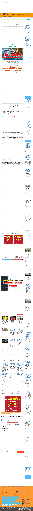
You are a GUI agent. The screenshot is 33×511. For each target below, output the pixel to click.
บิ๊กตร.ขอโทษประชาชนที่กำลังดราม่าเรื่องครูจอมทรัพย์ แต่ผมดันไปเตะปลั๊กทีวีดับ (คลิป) (13, 358)
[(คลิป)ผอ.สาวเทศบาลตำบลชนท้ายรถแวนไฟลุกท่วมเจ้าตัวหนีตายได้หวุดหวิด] (28, 313)
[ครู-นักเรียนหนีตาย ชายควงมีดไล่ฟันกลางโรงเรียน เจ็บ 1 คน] (28, 430)
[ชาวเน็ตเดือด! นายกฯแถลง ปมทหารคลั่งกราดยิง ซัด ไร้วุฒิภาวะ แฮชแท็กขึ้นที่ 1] (20, 375)
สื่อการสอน (24, 14)
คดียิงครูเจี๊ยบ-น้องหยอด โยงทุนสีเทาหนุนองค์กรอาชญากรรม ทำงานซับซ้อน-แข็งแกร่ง (28, 461)
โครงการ (28, 109)
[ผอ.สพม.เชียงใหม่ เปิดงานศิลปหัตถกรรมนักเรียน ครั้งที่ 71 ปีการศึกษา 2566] (28, 301)
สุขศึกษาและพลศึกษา (12, 502)
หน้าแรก (4, 14)
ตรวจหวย (10, 504)
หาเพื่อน (19, 503)
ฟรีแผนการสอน (19, 14)
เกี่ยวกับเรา (16, 504)
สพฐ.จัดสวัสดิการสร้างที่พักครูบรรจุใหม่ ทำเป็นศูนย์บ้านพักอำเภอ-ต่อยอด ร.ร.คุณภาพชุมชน (28, 254)
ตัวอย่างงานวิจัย (11, 412)
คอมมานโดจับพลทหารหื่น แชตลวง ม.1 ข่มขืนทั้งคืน (28, 327)
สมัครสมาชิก (4, 488)
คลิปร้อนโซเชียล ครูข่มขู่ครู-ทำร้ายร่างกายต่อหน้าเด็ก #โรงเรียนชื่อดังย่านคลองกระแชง (5, 369)
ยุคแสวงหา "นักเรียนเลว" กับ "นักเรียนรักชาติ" (20, 343)
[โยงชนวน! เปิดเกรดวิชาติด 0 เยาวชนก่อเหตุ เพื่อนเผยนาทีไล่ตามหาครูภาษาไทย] (28, 158)
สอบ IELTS (26, 469)
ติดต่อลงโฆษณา (10, 505)
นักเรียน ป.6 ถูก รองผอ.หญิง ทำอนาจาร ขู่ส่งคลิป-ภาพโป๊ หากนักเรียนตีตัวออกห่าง (28, 355)
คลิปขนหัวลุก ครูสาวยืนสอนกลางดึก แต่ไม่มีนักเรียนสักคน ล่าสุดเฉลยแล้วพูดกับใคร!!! (28, 423)
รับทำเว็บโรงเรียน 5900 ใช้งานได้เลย (10, 44)
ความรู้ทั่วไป (16, 503)
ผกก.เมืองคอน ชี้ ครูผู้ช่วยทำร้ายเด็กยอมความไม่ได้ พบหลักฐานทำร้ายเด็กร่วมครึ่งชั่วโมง (20, 358)
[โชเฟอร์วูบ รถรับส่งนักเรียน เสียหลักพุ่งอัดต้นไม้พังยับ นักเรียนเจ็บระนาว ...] (28, 182)
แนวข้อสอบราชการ (28, 112)
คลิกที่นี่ (28, 501)
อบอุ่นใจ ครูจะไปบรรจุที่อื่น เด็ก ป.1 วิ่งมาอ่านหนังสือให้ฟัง (20, 332)
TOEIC (26, 471)
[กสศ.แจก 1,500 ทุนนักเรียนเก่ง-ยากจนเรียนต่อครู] (5, 341)
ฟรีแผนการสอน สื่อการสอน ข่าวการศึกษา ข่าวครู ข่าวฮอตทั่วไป (26, 490)
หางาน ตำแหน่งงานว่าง (29, 127)
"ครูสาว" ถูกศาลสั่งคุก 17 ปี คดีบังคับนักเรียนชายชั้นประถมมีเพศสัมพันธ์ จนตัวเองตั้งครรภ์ (28, 340)
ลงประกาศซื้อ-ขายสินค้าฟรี (29, 130)
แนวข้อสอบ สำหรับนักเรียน (28, 115)
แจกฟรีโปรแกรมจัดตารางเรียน (12, 61)
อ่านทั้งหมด (21, 314)
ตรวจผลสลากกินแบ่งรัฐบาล (29, 133)
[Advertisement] (20, 7)
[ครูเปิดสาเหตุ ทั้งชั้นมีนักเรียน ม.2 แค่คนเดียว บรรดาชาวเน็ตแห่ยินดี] (28, 392)
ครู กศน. (4, 16)
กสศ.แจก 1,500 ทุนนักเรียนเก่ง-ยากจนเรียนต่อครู (4, 344)
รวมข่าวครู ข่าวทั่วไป (8, 21)
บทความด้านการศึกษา (29, 125)
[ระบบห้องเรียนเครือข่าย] (28, 474)
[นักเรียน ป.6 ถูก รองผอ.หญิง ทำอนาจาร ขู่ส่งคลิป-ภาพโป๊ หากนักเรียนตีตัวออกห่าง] (28, 350)
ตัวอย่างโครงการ (17, 412)
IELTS (19, 44)
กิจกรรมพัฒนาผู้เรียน (17, 502)
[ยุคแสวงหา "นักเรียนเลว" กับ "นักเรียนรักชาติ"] (20, 340)
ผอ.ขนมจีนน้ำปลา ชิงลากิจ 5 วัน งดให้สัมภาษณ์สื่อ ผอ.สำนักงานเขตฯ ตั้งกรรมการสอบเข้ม (13, 346)
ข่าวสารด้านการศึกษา (28, 118)
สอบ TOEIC (6, 45)
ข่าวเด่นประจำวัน (21, 487)
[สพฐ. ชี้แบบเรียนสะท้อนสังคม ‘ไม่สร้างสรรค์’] (13, 374)
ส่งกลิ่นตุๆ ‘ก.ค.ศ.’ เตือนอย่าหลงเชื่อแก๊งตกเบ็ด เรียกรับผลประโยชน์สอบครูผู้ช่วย (28, 268)
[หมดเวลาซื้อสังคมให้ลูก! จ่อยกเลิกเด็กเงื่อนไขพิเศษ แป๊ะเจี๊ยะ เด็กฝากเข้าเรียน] (13, 318)
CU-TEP (14, 45)
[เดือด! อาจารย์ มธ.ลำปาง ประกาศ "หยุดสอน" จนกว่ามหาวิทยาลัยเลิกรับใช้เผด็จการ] (5, 353)
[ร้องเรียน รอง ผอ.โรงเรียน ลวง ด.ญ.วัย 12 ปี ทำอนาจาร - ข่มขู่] (28, 363)
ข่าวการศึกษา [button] (9, 14)
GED (16, 44)
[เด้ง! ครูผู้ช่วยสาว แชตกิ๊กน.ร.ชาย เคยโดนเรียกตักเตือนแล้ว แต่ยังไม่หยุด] (13, 330)
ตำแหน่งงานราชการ (18, 486)
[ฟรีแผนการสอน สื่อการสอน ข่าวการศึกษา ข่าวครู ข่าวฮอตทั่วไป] (5, 2)
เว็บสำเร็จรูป (25, 508)
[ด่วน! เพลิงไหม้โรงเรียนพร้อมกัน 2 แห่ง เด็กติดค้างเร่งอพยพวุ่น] (13, 364)
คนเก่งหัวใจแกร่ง (4, 503)
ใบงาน (7, 412)
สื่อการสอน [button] (14, 14)
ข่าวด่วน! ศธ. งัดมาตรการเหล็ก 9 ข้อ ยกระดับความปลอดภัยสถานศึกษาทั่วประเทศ (28, 149)
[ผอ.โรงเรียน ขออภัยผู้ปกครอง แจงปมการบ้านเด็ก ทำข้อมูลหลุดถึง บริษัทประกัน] (28, 441)
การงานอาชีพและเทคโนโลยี (5, 502)
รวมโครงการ (14, 487)
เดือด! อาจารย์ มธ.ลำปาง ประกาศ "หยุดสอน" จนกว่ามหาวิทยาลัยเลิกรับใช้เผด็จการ (5, 358)
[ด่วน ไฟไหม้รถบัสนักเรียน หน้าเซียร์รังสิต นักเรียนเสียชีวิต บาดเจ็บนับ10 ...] (28, 208)
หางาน (3, 504)
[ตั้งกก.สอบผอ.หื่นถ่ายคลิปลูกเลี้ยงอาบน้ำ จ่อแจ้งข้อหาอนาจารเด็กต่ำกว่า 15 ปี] (20, 387)
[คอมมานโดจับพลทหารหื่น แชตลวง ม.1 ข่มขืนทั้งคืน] (28, 324)
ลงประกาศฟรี (27, 487)
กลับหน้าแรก (21, 508)
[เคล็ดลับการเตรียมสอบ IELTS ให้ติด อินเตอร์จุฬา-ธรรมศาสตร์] (28, 220)
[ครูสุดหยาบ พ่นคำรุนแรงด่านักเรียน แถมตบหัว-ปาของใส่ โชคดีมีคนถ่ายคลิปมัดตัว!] (20, 364)
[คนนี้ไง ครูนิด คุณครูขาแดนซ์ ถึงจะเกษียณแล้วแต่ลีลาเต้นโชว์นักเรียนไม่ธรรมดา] (20, 318)
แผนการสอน (3, 412)
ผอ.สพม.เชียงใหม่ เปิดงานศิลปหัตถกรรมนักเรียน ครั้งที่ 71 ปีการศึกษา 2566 (28, 305)
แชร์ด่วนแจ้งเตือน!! (12, 503)
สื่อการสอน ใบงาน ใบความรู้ (29, 101)
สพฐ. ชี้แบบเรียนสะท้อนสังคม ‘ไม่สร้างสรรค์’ (12, 377)
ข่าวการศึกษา (4, 486)
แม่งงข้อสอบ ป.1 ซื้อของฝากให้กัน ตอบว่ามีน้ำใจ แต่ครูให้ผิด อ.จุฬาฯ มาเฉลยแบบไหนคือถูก (27, 292)
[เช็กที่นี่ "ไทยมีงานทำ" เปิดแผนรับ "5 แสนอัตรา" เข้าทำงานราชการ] (28, 45)
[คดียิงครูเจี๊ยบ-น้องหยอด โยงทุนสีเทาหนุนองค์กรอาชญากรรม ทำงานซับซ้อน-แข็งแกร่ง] (28, 455)
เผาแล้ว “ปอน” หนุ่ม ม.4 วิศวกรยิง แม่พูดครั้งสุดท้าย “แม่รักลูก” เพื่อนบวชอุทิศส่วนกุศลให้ (5, 334)
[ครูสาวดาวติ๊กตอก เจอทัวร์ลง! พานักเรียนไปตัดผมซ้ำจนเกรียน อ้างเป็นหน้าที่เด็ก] (5, 387)
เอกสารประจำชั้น (8, 413)
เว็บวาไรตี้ (23, 509)
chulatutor (29, 468)
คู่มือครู (28, 14)
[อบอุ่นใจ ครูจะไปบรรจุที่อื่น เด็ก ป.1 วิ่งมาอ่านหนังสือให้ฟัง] (20, 329)
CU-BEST (10, 45)
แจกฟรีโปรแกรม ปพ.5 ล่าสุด (7, 259)
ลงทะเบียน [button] (17, 16)
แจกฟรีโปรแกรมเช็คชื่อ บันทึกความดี (12, 62)
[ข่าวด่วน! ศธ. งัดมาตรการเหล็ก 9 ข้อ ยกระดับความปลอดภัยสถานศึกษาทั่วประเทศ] (28, 144)
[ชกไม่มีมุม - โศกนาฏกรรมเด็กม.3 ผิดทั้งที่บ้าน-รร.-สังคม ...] (28, 171)
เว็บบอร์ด (13, 504)
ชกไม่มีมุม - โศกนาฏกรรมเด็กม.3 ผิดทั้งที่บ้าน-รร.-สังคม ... (28, 174)
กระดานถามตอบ (24, 486)
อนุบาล (8, 503)
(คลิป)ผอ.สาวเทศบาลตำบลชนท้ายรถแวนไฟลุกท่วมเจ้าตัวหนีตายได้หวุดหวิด (28, 318)
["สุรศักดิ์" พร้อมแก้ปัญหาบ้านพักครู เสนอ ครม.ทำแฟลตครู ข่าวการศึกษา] (28, 274)
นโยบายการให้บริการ (4, 505)
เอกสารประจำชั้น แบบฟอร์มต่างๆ (28, 107)
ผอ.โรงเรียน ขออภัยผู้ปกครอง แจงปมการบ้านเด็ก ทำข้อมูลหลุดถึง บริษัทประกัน (28, 447)
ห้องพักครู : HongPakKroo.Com (26, 507)
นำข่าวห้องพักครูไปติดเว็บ (25, 493)
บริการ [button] (13, 16)
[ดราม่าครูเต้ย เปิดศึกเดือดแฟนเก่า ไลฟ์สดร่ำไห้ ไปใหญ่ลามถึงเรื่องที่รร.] (5, 318)
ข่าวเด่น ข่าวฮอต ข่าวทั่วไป (29, 122)
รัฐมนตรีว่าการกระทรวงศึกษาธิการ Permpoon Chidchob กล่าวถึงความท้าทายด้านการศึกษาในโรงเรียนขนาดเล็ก (28, 242)
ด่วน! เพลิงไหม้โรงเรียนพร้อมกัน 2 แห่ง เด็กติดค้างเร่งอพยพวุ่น (13, 367)
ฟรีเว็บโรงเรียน (9, 16)
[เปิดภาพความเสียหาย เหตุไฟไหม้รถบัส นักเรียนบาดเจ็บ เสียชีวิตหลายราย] (28, 195)
